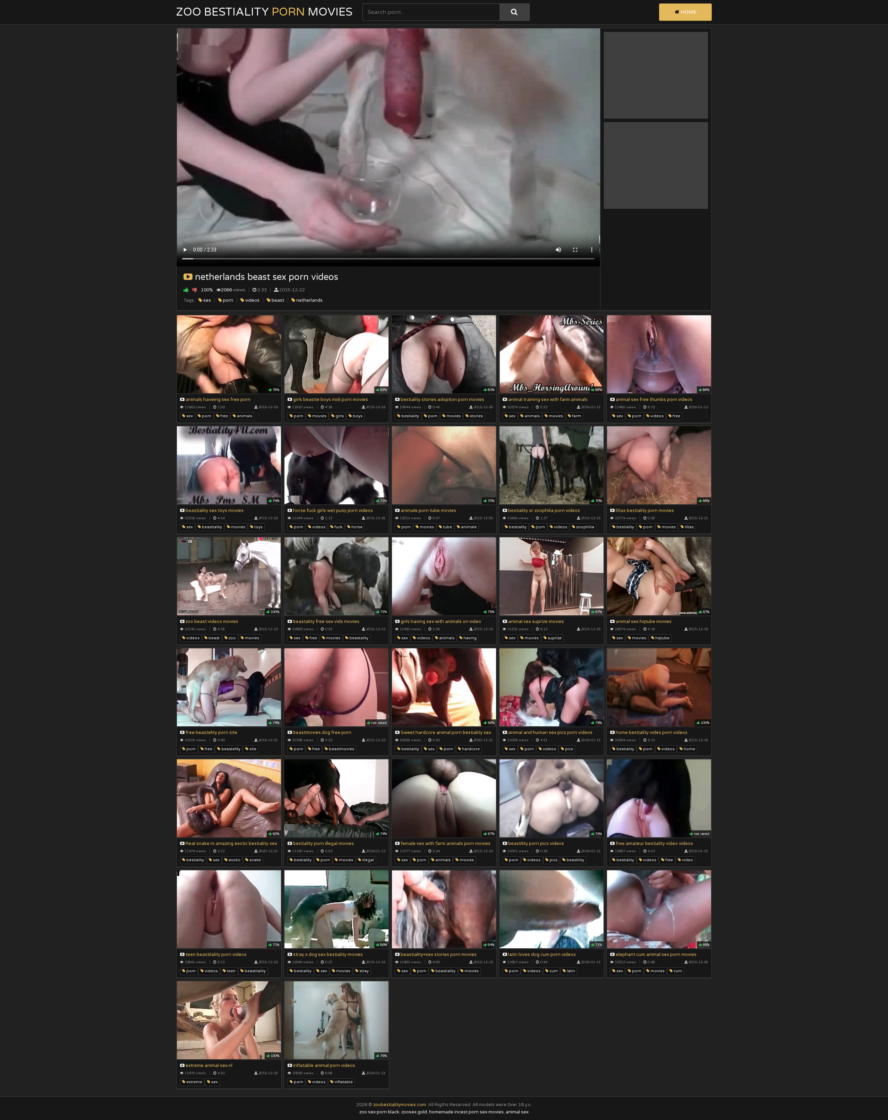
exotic (234, 860)
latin (570, 971)
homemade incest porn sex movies (466, 1112)
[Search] (514, 12)
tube (447, 527)
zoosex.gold (414, 1112)
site (252, 749)
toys (258, 527)
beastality (358, 638)
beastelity (230, 749)
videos (251, 300)
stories (476, 416)
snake (254, 860)
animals (244, 416)
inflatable (343, 1082)
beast (277, 300)
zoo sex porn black (379, 1112)
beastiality (211, 527)
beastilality (255, 971)
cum (553, 971)
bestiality (409, 416)
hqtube (661, 638)
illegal (367, 860)
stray (363, 971)
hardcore (470, 749)
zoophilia (584, 527)
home (689, 749)
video (687, 860)
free (223, 416)
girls (339, 416)
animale (468, 527)
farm (576, 416)
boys (357, 416)
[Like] (186, 290)
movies (318, 416)
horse (356, 527)
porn (227, 300)
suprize (554, 638)
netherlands (309, 300)
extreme (193, 1082)
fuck (337, 527)
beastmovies (341, 749)
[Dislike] (194, 290)
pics (568, 749)
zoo (232, 638)
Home (688, 12)
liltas (689, 527)
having (469, 638)
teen (231, 971)
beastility (574, 860)
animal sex (517, 1112)
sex (206, 300)
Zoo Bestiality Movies (264, 12)
